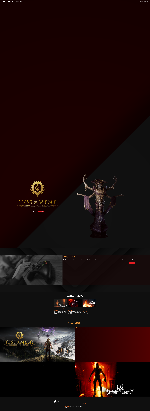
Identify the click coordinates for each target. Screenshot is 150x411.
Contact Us (20, 1)
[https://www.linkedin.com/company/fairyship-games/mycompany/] (144, 1)
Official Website (34, 211)
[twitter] (140, 1)
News (12, 1)
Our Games (16, 1)
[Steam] (145, 1)
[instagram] (141, 1)
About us (9, 1)
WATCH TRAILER (41, 211)
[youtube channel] (147, 1)
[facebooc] (143, 1)
